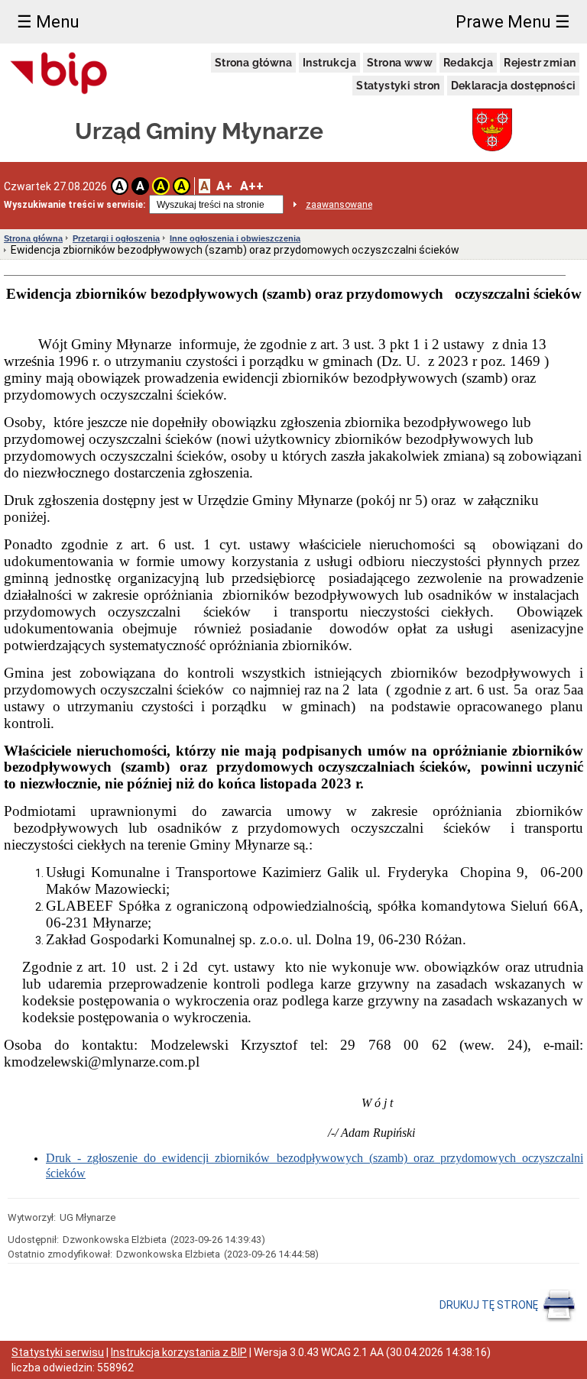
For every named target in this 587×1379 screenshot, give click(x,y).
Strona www (400, 63)
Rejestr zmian (540, 63)
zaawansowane (339, 204)
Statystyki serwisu (57, 1352)
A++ (252, 186)
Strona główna (253, 63)
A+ (224, 186)
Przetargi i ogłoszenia (116, 238)
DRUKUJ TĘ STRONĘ (489, 1304)
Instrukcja (329, 63)
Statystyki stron (397, 85)
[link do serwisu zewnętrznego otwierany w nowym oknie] (59, 74)
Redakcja (468, 63)
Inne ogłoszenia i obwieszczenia (235, 238)
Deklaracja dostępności (513, 85)
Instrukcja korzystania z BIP (179, 1352)
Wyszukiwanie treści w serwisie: (74, 204)
